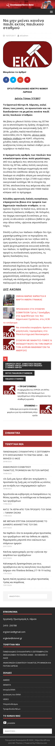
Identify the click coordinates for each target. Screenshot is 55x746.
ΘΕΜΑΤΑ (7, 684)
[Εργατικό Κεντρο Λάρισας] (27, 6)
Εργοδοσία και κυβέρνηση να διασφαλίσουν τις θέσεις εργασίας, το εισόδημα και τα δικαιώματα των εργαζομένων (27, 497)
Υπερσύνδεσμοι (10, 704)
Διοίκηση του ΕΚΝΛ (12, 694)
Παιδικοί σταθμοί (14, 379)
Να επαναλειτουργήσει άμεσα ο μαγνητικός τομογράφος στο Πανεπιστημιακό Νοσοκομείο (34, 331)
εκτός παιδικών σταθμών (18, 373)
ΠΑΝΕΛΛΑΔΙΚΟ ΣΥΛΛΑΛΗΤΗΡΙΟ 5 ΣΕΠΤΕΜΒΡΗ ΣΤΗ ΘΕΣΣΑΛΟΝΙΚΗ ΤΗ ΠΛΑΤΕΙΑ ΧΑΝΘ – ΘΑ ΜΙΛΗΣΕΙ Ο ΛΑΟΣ (26, 455)
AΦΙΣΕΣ (6, 680)
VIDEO (6, 699)
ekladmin (24, 35)
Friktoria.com (41, 743)
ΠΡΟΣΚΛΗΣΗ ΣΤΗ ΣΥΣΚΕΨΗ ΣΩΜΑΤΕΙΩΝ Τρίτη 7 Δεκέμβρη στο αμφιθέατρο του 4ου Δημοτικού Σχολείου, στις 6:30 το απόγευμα (26, 315)
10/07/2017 (11, 35)
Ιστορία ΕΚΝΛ (9, 689)
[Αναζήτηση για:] (28, 596)
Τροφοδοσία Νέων (11, 709)
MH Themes (17, 743)
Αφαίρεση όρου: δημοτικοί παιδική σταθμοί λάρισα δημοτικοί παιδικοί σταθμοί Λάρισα (23, 365)
